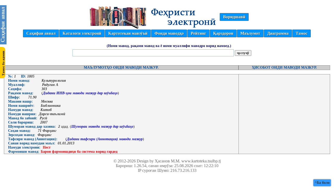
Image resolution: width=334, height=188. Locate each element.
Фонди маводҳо (169, 33)
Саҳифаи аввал (41, 33)
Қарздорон (223, 33)
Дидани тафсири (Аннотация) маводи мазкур (105, 139)
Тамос (301, 33)
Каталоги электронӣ (82, 33)
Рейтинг (198, 33)
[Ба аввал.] (3, 43)
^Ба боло (322, 183)
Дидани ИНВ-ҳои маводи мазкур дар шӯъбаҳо (80, 93)
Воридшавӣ (234, 17)
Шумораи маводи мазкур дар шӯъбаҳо (102, 126)
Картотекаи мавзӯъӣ (127, 33)
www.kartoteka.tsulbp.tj (201, 161)
